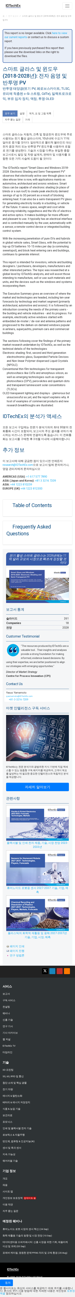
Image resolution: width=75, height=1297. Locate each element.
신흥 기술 (8, 1019)
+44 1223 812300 (31, 488)
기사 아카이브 (10, 1032)
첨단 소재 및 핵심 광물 (15, 1082)
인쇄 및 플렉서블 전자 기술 (17, 1128)
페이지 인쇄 (17, 946)
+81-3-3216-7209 (18, 699)
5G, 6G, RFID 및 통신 (13, 1076)
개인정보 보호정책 (13, 1198)
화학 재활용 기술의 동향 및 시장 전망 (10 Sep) (27, 1235)
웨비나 (6, 1013)
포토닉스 (7, 1121)
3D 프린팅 (8, 1069)
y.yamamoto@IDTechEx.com (19, 696)
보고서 (6, 993)
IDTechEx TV (9, 1045)
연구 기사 (8, 1026)
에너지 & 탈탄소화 (12, 1095)
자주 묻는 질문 (10, 1211)
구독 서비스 (9, 1000)
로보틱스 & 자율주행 (14, 1134)
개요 (5, 1178)
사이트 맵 (8, 1191)
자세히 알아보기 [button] (37, 787)
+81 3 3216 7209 (45, 480)
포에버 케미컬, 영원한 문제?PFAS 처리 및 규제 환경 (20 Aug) (35, 1252)
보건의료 (7, 1115)
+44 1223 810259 (21, 484)
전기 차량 (8, 1089)
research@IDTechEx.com (18, 465)
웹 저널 (6, 1039)
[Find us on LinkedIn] (52, 971)
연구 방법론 (17, 955)
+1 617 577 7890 (36, 476)
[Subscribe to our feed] (67, 971)
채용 (5, 1185)
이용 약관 (8, 1204)
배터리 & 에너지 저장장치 (16, 1102)
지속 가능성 (9, 1154)
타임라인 (7, 1052)
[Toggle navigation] (67, 5)
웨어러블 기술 (10, 1160)
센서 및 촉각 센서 (12, 1147)
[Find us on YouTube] (60, 971)
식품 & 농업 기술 (11, 1108)
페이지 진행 (17, 951)
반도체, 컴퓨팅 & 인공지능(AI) (19, 1141)
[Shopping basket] (57, 6)
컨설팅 (6, 1006)
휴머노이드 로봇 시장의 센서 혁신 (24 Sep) (25, 1229)
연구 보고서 (13, 16)
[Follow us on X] (45, 971)
